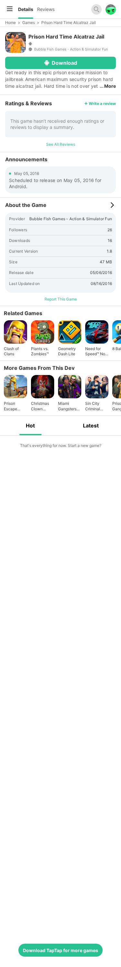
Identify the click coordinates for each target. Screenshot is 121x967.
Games (28, 22)
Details (25, 9)
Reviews (46, 9)
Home (10, 22)
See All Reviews (60, 144)
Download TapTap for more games (60, 950)
